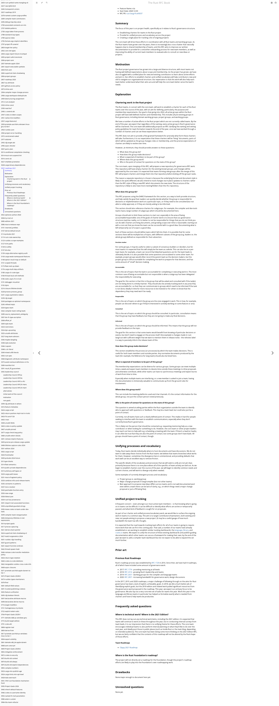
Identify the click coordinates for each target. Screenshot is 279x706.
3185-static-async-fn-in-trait (11, 279)
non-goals (6, 400)
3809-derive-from (7, 630)
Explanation (9, 177)
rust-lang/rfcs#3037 (134, 13)
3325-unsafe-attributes (9, 333)
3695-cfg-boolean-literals (10, 595)
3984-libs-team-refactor (9, 702)
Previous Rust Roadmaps (16, 193)
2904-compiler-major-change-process (14, 92)
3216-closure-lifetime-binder (11, 288)
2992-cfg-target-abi (8, 143)
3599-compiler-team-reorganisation (14, 515)
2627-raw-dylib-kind (8, 6)
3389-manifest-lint (7, 365)
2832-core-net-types (8, 51)
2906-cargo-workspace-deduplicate (14, 96)
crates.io (118, 532)
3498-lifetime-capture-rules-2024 (13, 445)
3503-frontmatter (7, 455)
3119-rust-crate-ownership (11, 237)
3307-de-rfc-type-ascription (11, 317)
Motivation (9, 173)
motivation (7, 397)
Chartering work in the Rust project (17, 180)
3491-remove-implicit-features (12, 439)
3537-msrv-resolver (8, 487)
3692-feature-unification (10, 592)
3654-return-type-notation (10, 558)
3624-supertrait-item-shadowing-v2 (14, 533)
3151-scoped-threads (9, 263)
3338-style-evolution (8, 343)
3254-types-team (7, 308)
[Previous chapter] (39, 353)
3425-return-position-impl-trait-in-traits (15, 413)
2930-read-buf (6, 108)
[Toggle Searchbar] (46, 2)
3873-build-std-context (9, 658)
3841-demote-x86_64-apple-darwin (13, 642)
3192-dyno (5, 285)
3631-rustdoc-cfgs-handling (11, 540)
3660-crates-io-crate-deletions (12, 561)
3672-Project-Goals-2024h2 (11, 576)
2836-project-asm (7, 60)
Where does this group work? (128, 389)
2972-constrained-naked (10, 136)
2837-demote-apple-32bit (10, 64)
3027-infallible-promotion (10, 162)
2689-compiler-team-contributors (13, 19)
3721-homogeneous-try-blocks (12, 608)
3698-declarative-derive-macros (12, 602)
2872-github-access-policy (10, 86)
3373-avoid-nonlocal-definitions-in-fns (15, 362)
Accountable (119, 267)
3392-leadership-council (10, 372)
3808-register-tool (7, 627)
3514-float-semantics (8, 464)
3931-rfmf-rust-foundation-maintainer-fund (15, 682)
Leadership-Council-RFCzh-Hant (14, 388)
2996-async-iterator (8, 146)
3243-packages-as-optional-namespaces (15, 301)
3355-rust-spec (6, 356)
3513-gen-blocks (7, 461)
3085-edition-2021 (7, 221)
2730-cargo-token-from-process (12, 31)
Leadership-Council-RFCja (12, 375)
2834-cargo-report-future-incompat (14, 54)
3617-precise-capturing (9, 527)
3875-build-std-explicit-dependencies (14, 665)
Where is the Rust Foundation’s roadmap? (18, 204)
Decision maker (121, 242)
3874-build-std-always (9, 662)
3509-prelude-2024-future (10, 458)
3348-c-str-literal (7, 349)
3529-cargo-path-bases (9, 474)
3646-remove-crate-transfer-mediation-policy (15, 553)
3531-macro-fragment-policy (11, 477)
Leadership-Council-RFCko (12, 378)
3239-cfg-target (6, 298)
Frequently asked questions (15, 196)
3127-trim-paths (7, 244)
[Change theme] (41, 2)
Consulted (119, 309)
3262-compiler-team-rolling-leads (13, 311)
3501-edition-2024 (7, 448)
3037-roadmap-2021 (8, 168)
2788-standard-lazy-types (10, 35)
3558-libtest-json (7, 496)
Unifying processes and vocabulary (17, 184)
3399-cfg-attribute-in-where (11, 404)
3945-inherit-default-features (11, 689)
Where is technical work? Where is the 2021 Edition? (16, 199)
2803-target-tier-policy (9, 48)
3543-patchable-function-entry (12, 490)
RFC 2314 (128, 572)
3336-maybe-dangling (9, 340)
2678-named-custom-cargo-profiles (14, 15)
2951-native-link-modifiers (10, 118)
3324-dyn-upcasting (8, 330)
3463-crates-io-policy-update (11, 426)
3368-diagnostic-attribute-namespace (15, 359)
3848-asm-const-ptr (8, 646)
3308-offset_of (6, 320)
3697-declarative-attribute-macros (13, 598)
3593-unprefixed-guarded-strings (13, 506)
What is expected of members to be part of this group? (138, 362)
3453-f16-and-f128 (7, 416)
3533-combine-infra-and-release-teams (15, 480)
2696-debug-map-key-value (11, 22)
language (178, 530)
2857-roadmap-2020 (8, 80)
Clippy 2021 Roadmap (129, 647)
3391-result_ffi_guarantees (10, 368)
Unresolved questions (13, 212)
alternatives (7, 391)
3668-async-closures (8, 567)
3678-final (4, 582)
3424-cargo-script (7, 410)
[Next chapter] (272, 353)
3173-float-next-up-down (10, 266)
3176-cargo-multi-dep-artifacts (12, 269)
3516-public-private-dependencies (13, 468)
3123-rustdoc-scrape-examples (12, 240)
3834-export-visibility (8, 639)
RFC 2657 (128, 574)
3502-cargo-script (7, 452)
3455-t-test (5, 420)
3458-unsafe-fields (8, 423)
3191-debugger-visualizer (10, 282)
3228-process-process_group (11, 292)
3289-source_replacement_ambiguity (14, 314)
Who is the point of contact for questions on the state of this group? (144, 403)
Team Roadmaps (122, 643)
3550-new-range (7, 493)
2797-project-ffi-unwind (9, 44)
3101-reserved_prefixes (9, 228)
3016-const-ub (6, 159)
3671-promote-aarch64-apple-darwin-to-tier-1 (16, 572)
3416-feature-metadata (9, 407)
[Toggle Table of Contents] (36, 2)
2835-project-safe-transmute (11, 57)
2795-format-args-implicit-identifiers (14, 41)
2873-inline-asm (7, 89)
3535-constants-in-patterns (11, 484)
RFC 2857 (128, 577)
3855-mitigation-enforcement (11, 652)
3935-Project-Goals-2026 (10, 686)
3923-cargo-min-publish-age (11, 671)
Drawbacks (9, 209)
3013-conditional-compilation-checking (15, 152)
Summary (8, 170)
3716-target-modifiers (9, 605)
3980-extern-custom (8, 699)
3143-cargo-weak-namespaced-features (15, 256)
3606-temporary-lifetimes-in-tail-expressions (13, 519)
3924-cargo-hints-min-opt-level (12, 674)
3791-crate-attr (6, 624)
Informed (118, 321)
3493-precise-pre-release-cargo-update (15, 442)
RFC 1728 (155, 563)
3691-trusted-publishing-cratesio (13, 589)
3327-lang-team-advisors (10, 336)
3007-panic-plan (7, 149)
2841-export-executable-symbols (13, 67)
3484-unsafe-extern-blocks (10, 436)
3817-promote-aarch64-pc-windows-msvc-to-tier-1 (14, 635)
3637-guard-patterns (8, 543)
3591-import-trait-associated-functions (15, 503)
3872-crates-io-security (9, 655)
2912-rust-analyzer (8, 102)
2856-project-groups (8, 76)
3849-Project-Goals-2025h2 (11, 649)
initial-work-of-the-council (12, 394)
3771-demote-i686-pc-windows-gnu (14, 618)
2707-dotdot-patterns (9, 28)
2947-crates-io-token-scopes (11, 115)
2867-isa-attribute (7, 83)
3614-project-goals (8, 524)
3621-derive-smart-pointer (10, 530)
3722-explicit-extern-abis (10, 611)
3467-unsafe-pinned (8, 429)
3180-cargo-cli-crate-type (10, 272)
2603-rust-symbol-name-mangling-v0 (14, 3)
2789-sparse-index (8, 38)
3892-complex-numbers (9, 668)
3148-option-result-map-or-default (13, 260)
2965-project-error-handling (11, 133)
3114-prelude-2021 (8, 234)
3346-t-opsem (6, 346)
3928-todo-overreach (8, 678)
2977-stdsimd (6, 139)
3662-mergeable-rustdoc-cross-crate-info (16, 564)
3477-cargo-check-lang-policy (11, 432)
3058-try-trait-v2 (7, 218)
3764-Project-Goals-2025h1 (11, 614)
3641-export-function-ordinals (12, 546)
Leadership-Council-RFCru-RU (14, 381)
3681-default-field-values (10, 586)
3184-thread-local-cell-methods (12, 276)
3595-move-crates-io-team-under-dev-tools (15, 510)
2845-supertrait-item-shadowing (13, 73)
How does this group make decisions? (131, 346)
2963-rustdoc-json (7, 130)
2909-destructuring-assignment (12, 99)
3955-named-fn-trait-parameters (13, 696)
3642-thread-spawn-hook (10, 549)
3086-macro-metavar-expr (10, 224)
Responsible (119, 296)
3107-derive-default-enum (10, 231)
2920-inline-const (7, 105)
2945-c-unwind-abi (8, 111)
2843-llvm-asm (6, 70)
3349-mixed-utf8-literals (10, 352)
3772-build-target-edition (10, 621)
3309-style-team (7, 324)
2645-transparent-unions (10, 9)
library (186, 530)
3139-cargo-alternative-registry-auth (14, 253)
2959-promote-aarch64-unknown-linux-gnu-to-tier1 (15, 125)
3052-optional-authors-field (11, 215)
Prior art (8, 190)
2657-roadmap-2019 (8, 12)
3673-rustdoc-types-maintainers (13, 579)
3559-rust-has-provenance (10, 500)
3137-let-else (5, 250)
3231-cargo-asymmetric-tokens (12, 295)
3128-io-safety (6, 247)
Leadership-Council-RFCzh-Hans (15, 384)
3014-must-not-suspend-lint (11, 155)
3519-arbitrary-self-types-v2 (11, 471)
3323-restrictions (7, 327)
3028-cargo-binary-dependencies (13, 165)
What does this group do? (126, 192)
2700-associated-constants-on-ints (13, 25)
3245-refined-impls (8, 304)
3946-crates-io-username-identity (13, 693)
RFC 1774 (128, 569)
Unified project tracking (13, 187)
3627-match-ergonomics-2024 (12, 536)
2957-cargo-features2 (9, 121)
